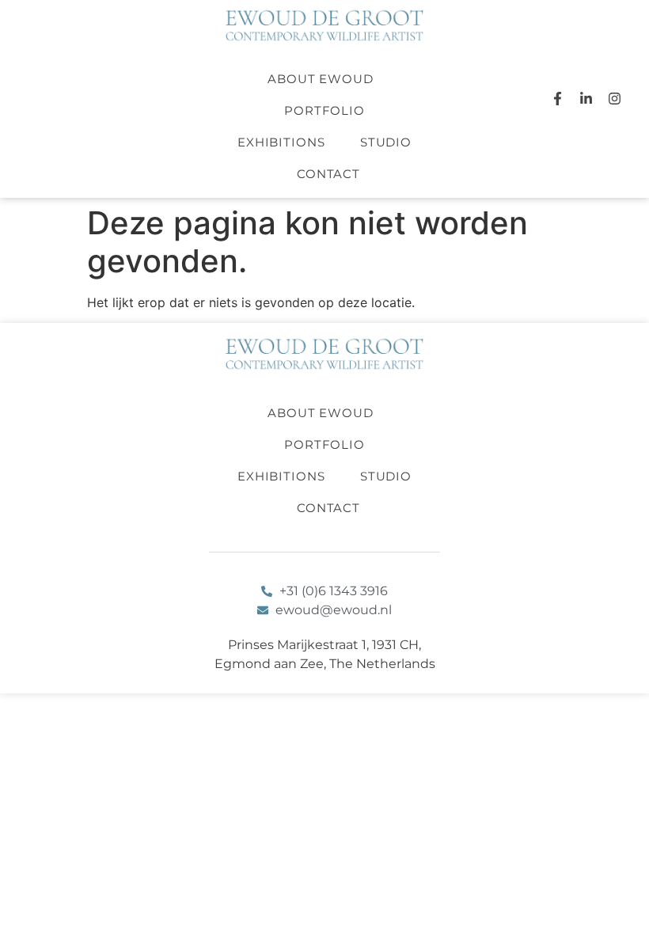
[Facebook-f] (556, 98)
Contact (328, 173)
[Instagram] (614, 98)
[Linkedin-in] (586, 98)
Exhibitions (281, 142)
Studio (386, 142)
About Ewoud (321, 78)
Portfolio (324, 110)
